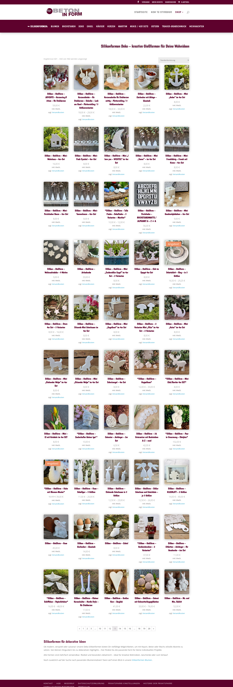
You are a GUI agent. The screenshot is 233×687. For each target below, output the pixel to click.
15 (125, 628)
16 (130, 628)
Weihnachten (196, 26)
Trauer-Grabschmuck (174, 26)
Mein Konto (157, 2)
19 (144, 628)
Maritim (122, 26)
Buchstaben (69, 26)
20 (149, 628)
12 (110, 628)
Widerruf (69, 683)
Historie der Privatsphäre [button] (157, 683)
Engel (90, 26)
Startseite (141, 12)
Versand (146, 2)
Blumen (55, 26)
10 (100, 628)
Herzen (111, 26)
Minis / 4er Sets (139, 26)
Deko (81, 26)
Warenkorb (170, 2)
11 (105, 628)
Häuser (100, 26)
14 (120, 628)
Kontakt (48, 683)
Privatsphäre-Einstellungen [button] (124, 683)
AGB (58, 683)
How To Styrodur (161, 12)
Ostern (155, 26)
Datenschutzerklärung (91, 683)
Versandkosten (58, 112)
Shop (178, 12)
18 (139, 628)
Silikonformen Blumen (142, 660)
